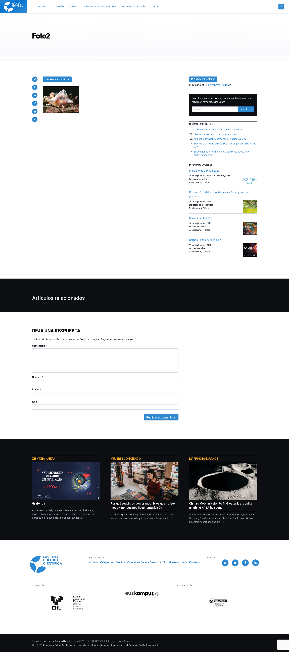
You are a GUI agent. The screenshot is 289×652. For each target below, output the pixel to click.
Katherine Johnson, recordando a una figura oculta (220, 139)
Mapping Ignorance (203, 458)
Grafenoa (38, 503)
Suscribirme (246, 109)
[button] (34, 79)
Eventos (120, 562)
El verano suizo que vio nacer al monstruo (215, 134)
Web (34, 401)
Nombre (37, 377)
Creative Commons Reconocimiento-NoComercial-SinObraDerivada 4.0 (125, 645)
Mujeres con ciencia (126, 458)
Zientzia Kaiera (43, 458)
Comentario (39, 345)
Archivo (93, 562)
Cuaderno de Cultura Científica (56, 645)
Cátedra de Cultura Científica (144, 562)
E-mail (36, 389)
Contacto (194, 562)
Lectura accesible (57, 79)
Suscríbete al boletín (175, 562)
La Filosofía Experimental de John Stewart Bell (218, 129)
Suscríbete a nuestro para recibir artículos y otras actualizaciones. (222, 100)
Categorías (106, 562)
